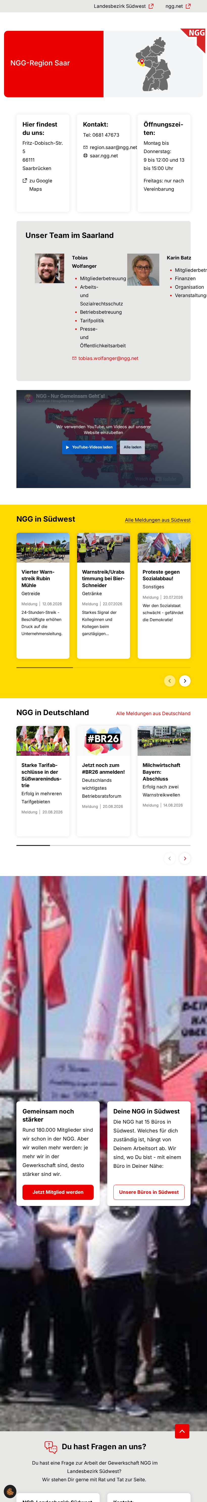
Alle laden (132, 447)
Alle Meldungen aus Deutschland (153, 713)
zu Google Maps (40, 185)
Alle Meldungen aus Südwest (158, 520)
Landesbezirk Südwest (120, 6)
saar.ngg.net (104, 156)
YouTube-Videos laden (92, 447)
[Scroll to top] (182, 1431)
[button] (10, 1491)
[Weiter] (185, 681)
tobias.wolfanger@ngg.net (108, 358)
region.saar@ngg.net (113, 147)
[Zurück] (169, 681)
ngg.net (174, 6)
